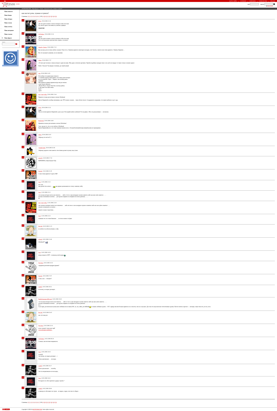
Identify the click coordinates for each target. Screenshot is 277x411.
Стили (41, 8)
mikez (39, 60)
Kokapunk (41, 120)
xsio (39, 73)
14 (53, 16)
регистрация (270, 5)
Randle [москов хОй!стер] (45, 299)
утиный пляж (41, 147)
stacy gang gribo (42, 94)
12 (49, 16)
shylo (39, 21)
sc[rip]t (40, 239)
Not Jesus (40, 262)
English (272, 1)
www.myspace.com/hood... (45, 330)
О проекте (243, 1)
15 (56, 16)
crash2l (40, 286)
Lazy (39, 182)
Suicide (40, 171)
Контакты (253, 1)
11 (47, 16)
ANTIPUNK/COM (26, 8)
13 (51, 16)
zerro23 (40, 158)
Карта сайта (233, 1)
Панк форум (35, 8)
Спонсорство (263, 1)
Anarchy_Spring (42, 47)
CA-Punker (41, 34)
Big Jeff (40, 226)
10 (44, 16)
